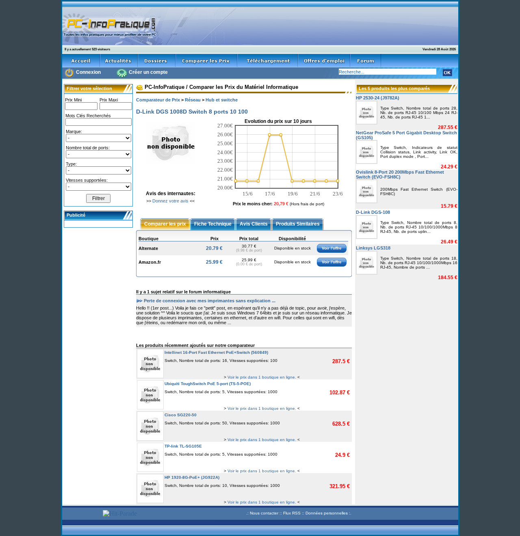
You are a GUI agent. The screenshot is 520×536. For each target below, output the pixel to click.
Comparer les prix (165, 223)
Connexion (88, 72)
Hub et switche (222, 99)
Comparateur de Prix (158, 99)
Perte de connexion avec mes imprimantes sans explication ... (209, 300)
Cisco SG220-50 (181, 415)
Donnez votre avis (170, 200)
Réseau (193, 99)
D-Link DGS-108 (373, 212)
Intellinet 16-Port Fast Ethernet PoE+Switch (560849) (216, 352)
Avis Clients (254, 223)
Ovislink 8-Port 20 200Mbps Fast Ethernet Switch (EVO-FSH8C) (400, 174)
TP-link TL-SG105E (183, 446)
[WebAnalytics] (81, 514)
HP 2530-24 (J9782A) (377, 97)
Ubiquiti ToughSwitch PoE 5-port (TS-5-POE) (208, 383)
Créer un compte (148, 72)
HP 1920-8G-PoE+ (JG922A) (192, 477)
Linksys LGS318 (373, 247)
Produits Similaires (298, 223)
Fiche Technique (213, 223)
